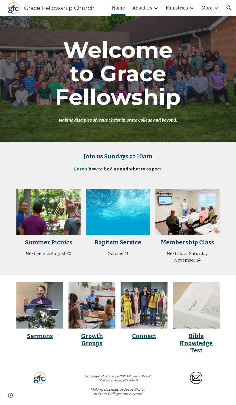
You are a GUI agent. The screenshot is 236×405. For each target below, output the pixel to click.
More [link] (207, 8)
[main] (118, 79)
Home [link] (118, 8)
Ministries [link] (177, 8)
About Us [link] (142, 8)
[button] (229, 8)
